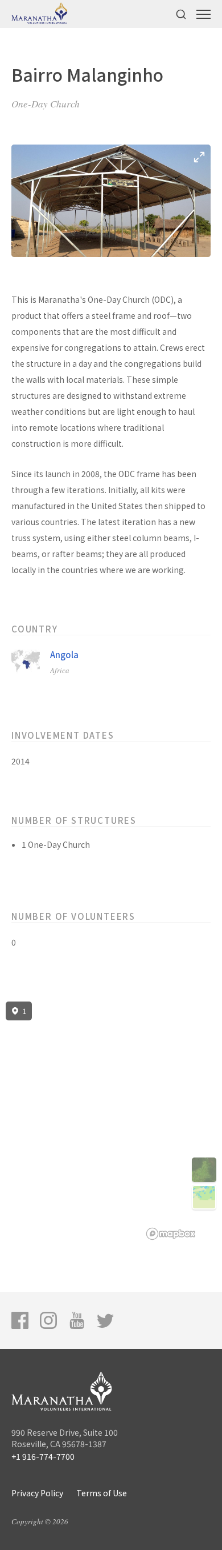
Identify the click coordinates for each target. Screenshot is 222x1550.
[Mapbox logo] (171, 1233)
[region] (111, 1121)
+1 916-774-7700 (43, 1456)
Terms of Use (101, 1493)
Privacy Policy (37, 1493)
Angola (64, 654)
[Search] (181, 14)
